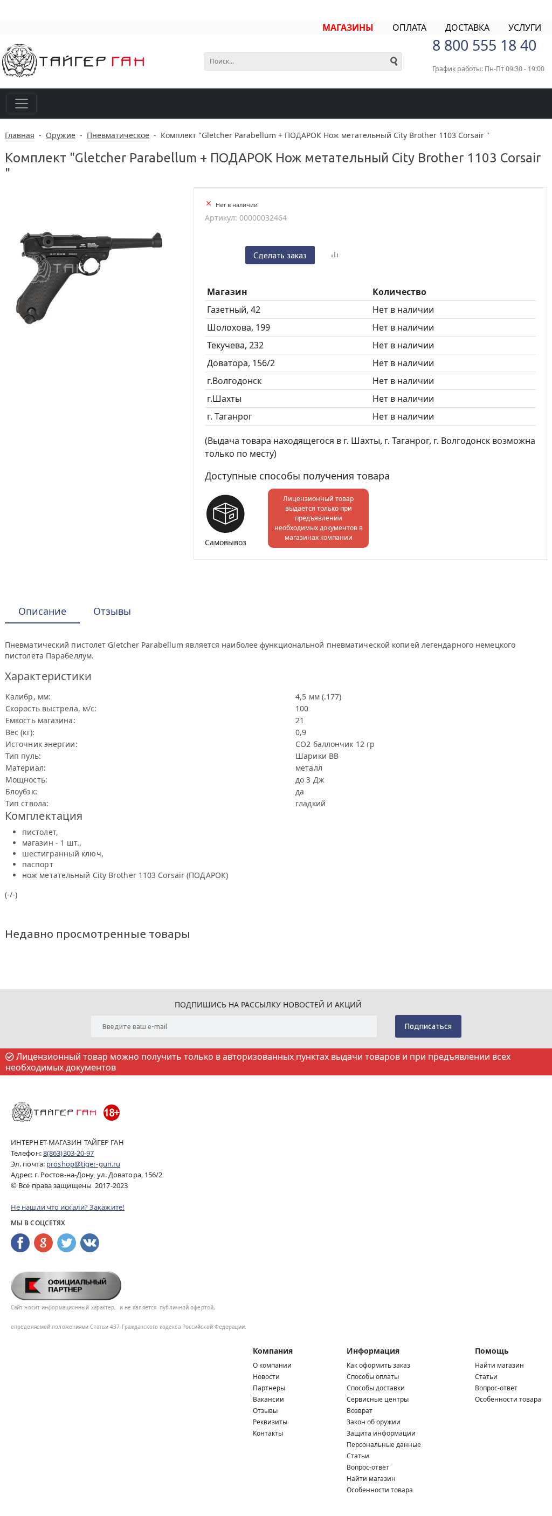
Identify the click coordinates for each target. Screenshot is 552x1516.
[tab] (42, 611)
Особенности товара (380, 1489)
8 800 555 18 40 (484, 45)
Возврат (359, 1410)
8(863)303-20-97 (68, 1153)
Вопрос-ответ (368, 1467)
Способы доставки (376, 1387)
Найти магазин (371, 1478)
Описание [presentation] (42, 611)
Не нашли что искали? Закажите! (68, 1207)
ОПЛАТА (409, 27)
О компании (272, 1365)
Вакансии (268, 1399)
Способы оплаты (373, 1376)
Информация (373, 1351)
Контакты (268, 1433)
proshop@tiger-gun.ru (83, 1164)
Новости (266, 1376)
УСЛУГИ (524, 27)
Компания (273, 1351)
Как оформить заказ (378, 1365)
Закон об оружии (374, 1421)
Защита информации (381, 1433)
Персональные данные (384, 1444)
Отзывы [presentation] (112, 611)
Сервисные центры (378, 1399)
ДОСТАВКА (467, 27)
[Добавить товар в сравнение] (334, 255)
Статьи (358, 1455)
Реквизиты (270, 1421)
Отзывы (265, 1410)
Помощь (492, 1351)
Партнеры (269, 1387)
